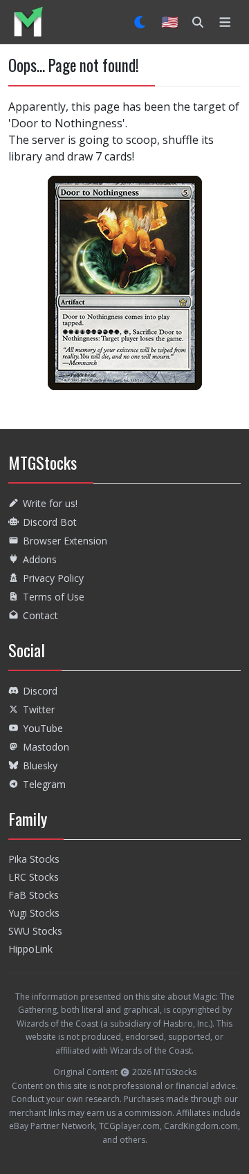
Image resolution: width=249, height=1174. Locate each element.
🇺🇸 (169, 21)
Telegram (44, 784)
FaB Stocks (33, 894)
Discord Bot (50, 522)
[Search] (197, 22)
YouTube (43, 728)
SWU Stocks (35, 930)
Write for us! (50, 503)
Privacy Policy (53, 578)
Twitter (39, 709)
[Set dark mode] (140, 22)
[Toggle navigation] (225, 22)
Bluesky (40, 765)
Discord (40, 690)
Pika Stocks (33, 858)
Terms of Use (53, 596)
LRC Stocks (33, 876)
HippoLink (30, 948)
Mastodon (46, 746)
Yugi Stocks (33, 912)
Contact (40, 615)
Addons (40, 559)
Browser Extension (65, 540)
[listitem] (28, 22)
